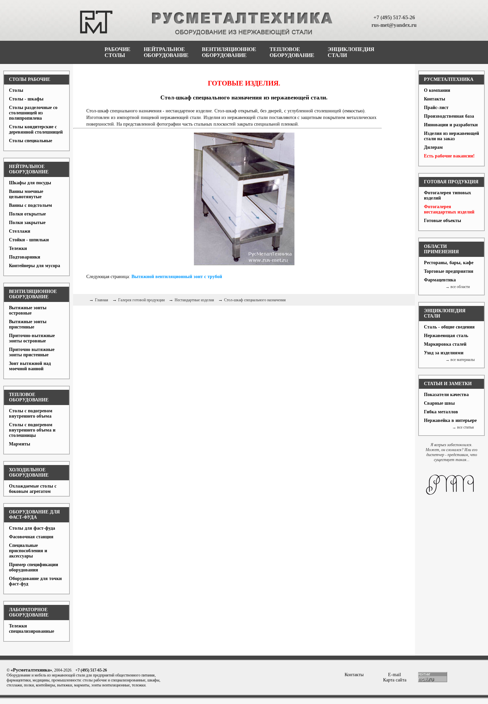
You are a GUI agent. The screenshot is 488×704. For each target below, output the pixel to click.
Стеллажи (19, 231)
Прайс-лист (436, 107)
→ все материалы (460, 359)
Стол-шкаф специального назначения (255, 300)
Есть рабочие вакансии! (449, 155)
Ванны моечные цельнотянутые (26, 194)
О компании (437, 90)
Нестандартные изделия (194, 300)
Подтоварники (24, 257)
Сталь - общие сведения (449, 326)
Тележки (18, 248)
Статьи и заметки (448, 383)
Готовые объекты (442, 220)
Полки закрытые (27, 222)
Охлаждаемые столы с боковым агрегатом (32, 489)
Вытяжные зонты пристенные (27, 324)
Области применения (441, 249)
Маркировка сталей (445, 344)
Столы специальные (30, 140)
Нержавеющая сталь (446, 335)
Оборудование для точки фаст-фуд (35, 581)
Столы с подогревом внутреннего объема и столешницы (32, 430)
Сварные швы (439, 403)
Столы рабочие (29, 79)
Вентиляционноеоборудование (229, 52)
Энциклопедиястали (351, 52)
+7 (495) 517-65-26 (394, 17)
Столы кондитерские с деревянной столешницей (36, 129)
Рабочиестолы (117, 52)
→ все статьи (463, 427)
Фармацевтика (440, 279)
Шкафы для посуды (30, 182)
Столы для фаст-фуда (32, 528)
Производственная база (449, 116)
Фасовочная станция (31, 536)
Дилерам (433, 147)
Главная (101, 300)
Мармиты (19, 443)
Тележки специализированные (31, 628)
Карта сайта (394, 679)
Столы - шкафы (26, 98)
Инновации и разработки (451, 124)
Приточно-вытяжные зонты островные (32, 338)
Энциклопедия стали (444, 313)
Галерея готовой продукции (141, 300)
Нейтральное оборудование (28, 169)
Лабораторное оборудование (28, 612)
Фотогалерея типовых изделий (447, 195)
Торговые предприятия (448, 271)
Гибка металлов (441, 411)
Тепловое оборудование (28, 397)
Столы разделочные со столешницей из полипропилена (33, 113)
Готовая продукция (451, 181)
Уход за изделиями (443, 352)
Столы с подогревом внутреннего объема (30, 413)
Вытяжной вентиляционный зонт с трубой (176, 276)
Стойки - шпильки (29, 239)
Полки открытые (27, 213)
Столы (16, 90)
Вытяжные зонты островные (27, 310)
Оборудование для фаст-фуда (34, 514)
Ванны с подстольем (30, 205)
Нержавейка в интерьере (450, 420)
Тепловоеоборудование (292, 52)
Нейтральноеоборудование (166, 52)
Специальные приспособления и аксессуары (28, 550)
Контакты (434, 98)
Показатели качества (446, 394)
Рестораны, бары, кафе (448, 262)
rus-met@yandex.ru (394, 25)
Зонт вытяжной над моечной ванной (30, 366)
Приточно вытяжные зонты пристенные (31, 352)
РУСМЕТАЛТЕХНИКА (448, 79)
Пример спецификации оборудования (33, 567)
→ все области (458, 286)
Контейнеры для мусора (34, 265)
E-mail (394, 674)
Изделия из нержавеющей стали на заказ (451, 136)
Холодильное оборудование (28, 472)
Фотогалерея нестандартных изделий (449, 209)
